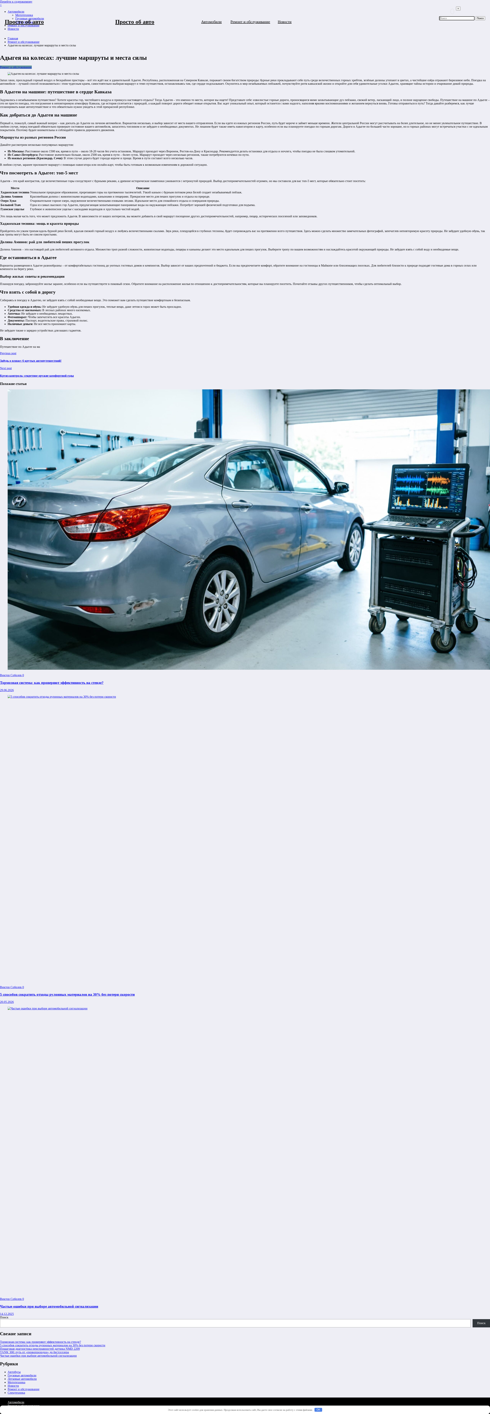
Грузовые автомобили (22, 1375)
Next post (6, 368)
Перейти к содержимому (16, 1)
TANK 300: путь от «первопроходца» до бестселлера (34, 1352)
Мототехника (16, 1382)
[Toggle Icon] (454, 32)
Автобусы (14, 1372)
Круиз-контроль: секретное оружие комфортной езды (37, 375)
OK (318, 1409)
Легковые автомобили (22, 1378)
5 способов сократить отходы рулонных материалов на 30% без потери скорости (67, 994)
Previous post (8, 353)
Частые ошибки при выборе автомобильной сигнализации (49, 1306)
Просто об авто (24, 22)
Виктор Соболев (11, 675)
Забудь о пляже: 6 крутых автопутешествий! (30, 360)
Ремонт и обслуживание (250, 22)
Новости (285, 22)
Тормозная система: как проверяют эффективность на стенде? (52, 683)
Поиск (4, 1317)
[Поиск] (452, 11)
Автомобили (211, 22)
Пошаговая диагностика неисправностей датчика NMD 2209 (40, 1348)
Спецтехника (16, 1392)
